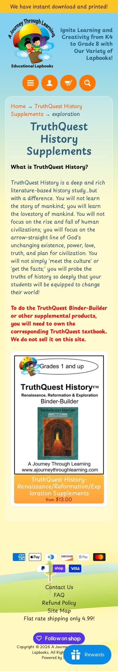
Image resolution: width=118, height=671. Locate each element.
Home (18, 106)
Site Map (59, 610)
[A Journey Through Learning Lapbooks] (32, 43)
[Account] (49, 83)
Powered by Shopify (59, 657)
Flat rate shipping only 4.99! (59, 618)
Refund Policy (59, 602)
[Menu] (30, 83)
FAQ (59, 595)
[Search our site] (87, 83)
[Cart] (68, 83)
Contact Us (59, 587)
